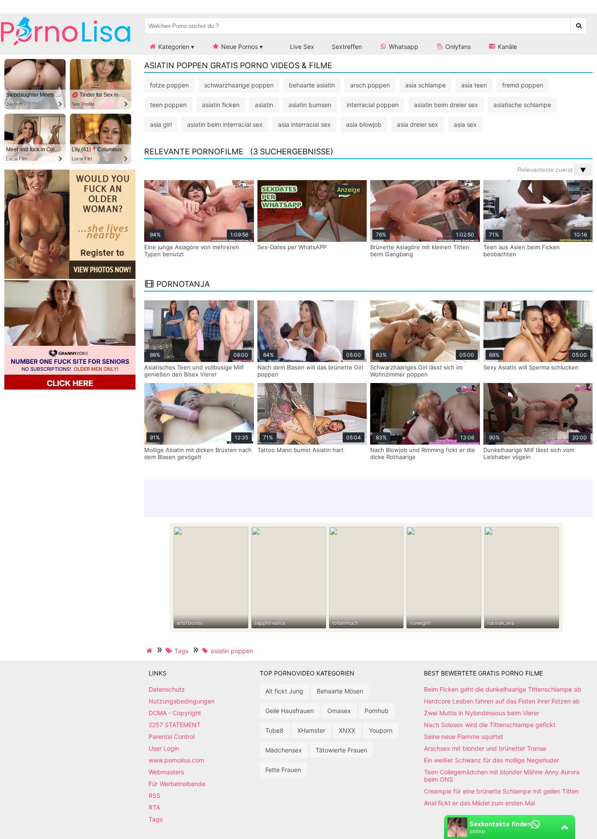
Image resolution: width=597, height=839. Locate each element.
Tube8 (274, 730)
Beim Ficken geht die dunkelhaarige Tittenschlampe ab (502, 689)
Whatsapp (402, 46)
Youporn (380, 730)
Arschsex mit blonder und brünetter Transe (485, 748)
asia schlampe (425, 85)
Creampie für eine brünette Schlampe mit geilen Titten (501, 791)
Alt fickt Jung (284, 691)
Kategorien (172, 46)
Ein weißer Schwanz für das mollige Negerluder (491, 760)
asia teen (474, 85)
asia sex (465, 124)
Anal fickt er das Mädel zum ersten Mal (479, 803)
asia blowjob (364, 124)
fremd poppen (522, 85)
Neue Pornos (238, 46)
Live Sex (301, 46)
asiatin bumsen (309, 104)
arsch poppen (370, 85)
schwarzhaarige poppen (239, 85)
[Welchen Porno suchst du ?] (579, 25)
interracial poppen (373, 104)
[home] (150, 650)
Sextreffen (347, 46)
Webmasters (166, 772)
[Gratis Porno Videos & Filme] (65, 45)
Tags (156, 819)
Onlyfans (457, 46)
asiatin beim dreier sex (446, 104)
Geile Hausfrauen (289, 710)
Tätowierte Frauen (341, 750)
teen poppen (168, 104)
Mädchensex (283, 750)
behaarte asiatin (312, 85)
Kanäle (506, 46)
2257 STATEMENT (175, 724)
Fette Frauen (283, 769)
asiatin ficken (220, 104)
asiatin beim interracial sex (225, 124)
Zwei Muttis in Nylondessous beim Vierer (481, 713)
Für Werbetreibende (177, 783)
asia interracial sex (304, 124)
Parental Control (171, 736)
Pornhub (376, 710)
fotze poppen (169, 85)
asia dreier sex (417, 124)
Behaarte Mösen (340, 691)
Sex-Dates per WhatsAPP (291, 247)
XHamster (311, 730)
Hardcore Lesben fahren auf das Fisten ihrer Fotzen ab (502, 701)
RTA (154, 807)
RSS (154, 795)
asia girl (161, 124)
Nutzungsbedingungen (182, 701)
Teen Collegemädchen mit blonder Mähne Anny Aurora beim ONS (502, 775)
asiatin (264, 104)
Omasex (339, 710)
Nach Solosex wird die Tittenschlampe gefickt (489, 724)
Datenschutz (167, 689)
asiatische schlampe (522, 104)
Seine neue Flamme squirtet (463, 736)
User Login (164, 748)
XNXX (347, 730)
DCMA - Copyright (175, 713)
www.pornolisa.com (176, 760)
